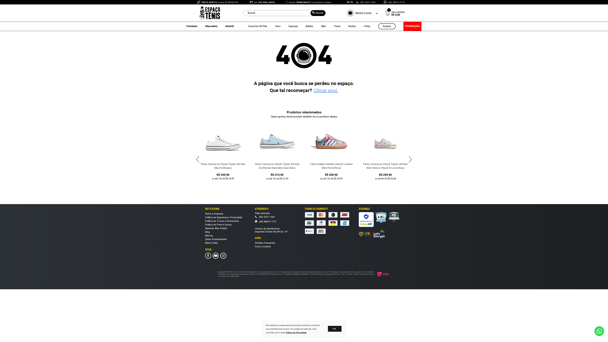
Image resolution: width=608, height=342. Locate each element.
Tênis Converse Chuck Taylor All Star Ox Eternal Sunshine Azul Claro (277, 166)
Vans (278, 26)
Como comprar (263, 246)
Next (410, 159)
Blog (207, 232)
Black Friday (211, 243)
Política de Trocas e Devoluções (222, 221)
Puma (337, 26)
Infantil (229, 26)
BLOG (350, 2)
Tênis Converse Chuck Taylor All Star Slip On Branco (222, 166)
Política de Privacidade (296, 332)
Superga (293, 26)
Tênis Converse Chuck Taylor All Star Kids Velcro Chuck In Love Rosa (385, 166)
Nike (323, 26)
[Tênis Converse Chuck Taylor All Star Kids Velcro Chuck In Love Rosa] (385, 141)
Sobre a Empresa (214, 213)
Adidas (309, 26)
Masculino (211, 26)
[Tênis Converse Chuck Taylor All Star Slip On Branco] (223, 141)
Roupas (387, 26)
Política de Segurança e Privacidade (223, 217)
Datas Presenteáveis (216, 239)
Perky (367, 26)
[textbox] (284, 13)
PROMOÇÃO (412, 26)
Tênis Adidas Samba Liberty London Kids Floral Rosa (331, 166)
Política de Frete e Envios (218, 224)
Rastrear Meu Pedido (216, 228)
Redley (352, 26)
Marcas (209, 235)
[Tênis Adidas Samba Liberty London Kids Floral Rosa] (331, 141)
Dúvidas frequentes (265, 243)
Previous (198, 159)
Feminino (192, 26)
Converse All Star (257, 26)
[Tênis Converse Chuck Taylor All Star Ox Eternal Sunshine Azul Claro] (277, 141)
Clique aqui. (326, 90)
